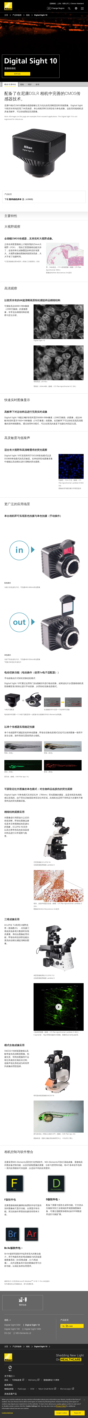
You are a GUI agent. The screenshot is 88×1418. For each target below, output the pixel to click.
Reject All (77, 1413)
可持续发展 (16, 1380)
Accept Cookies (61, 1413)
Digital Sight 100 (12, 1329)
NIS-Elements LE (23, 1333)
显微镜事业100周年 (51, 1380)
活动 (6, 1380)
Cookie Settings (7, 1413)
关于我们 (8, 1376)
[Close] (84, 1399)
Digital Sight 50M (12, 1324)
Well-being (32, 1380)
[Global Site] (75, 8)
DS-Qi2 (7, 1333)
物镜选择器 (9, 1389)
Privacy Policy (61, 1406)
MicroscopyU (65, 1389)
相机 (28, 15)
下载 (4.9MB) (18, 199)
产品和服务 (17, 15)
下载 (67, 1326)
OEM (32, 1389)
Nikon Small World (45, 1389)
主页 (6, 15)
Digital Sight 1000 (32, 1329)
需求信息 (17, 74)
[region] (44, 1407)
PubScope (22, 1389)
